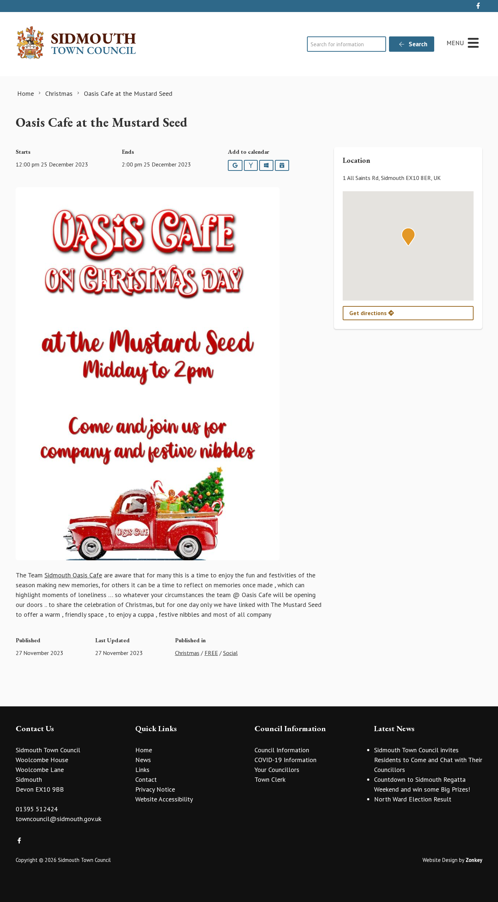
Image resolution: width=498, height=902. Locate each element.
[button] (408, 237)
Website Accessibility (164, 799)
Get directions (368, 313)
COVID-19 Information (285, 760)
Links (142, 769)
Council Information (281, 750)
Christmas (187, 652)
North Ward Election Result (412, 799)
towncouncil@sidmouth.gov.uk (58, 819)
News (143, 760)
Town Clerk (269, 779)
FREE (211, 652)
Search (417, 44)
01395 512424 (37, 809)
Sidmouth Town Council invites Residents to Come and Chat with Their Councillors (428, 760)
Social (230, 652)
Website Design (440, 859)
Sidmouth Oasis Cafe (73, 575)
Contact (146, 779)
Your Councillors (276, 769)
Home (143, 750)
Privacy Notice (155, 789)
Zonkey (474, 859)
